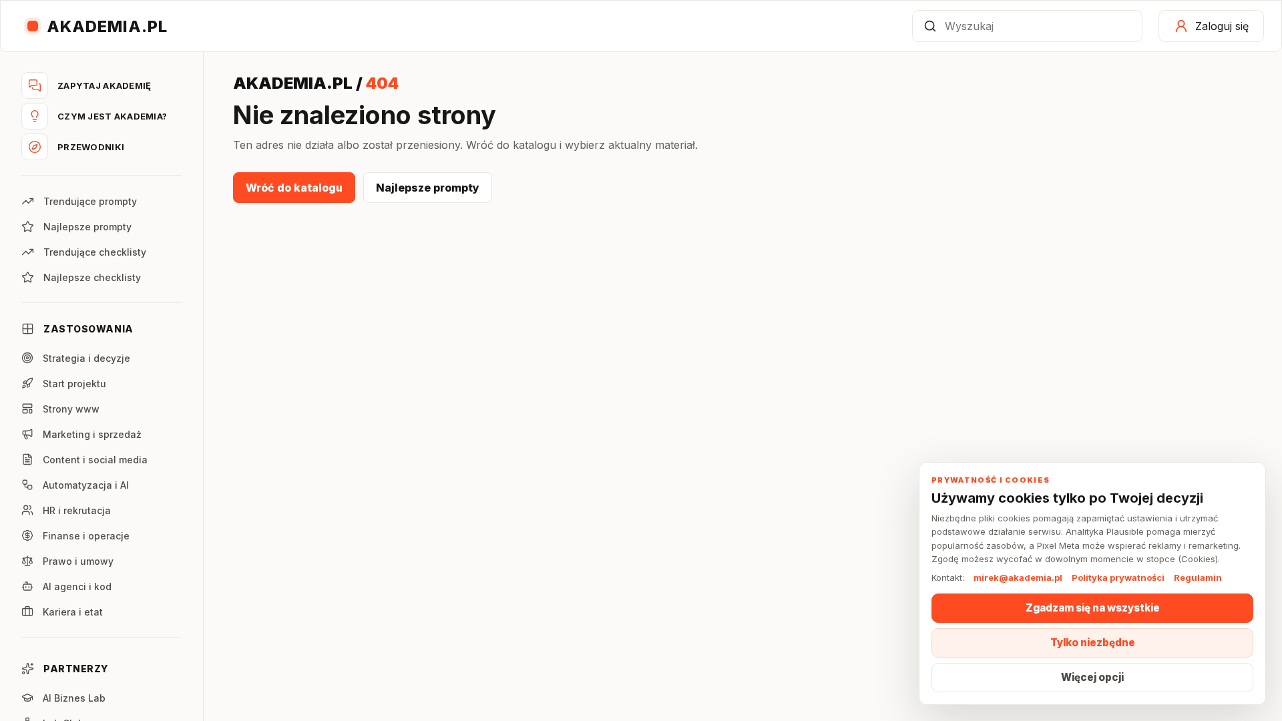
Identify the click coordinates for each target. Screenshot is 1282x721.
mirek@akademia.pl (1018, 577)
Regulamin (1198, 577)
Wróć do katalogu (294, 187)
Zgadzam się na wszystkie (1093, 608)
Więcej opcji (1092, 677)
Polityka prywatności (1118, 577)
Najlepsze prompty (427, 187)
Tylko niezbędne (1092, 642)
